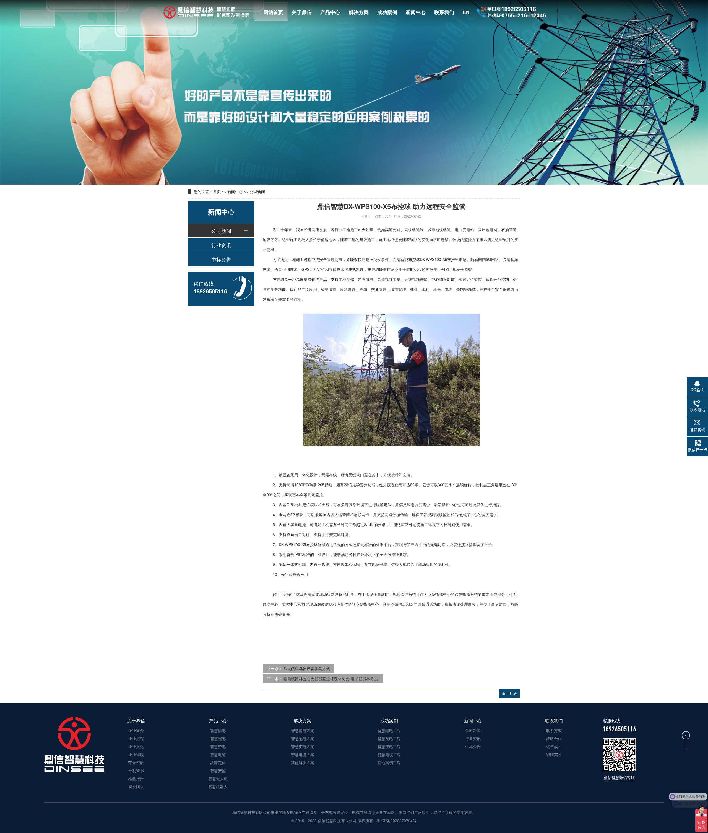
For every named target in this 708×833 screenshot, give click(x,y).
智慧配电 (218, 738)
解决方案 (359, 12)
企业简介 (136, 730)
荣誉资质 (136, 762)
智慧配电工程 (389, 738)
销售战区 (554, 746)
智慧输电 (218, 730)
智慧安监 (218, 770)
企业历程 (136, 738)
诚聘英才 (554, 754)
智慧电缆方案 (302, 754)
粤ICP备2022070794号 (396, 820)
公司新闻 (257, 191)
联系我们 (444, 12)
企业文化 (136, 746)
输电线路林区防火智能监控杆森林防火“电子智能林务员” (331, 678)
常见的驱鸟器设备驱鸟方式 (306, 668)
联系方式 (554, 730)
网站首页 (273, 12)
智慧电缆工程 (389, 754)
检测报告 (136, 778)
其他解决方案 (302, 762)
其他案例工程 (389, 762)
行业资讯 (221, 245)
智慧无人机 (218, 778)
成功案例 (387, 12)
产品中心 (330, 12)
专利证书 (136, 770)
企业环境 (136, 754)
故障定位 (218, 762)
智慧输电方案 (302, 730)
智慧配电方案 (302, 738)
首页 (217, 191)
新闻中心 (416, 12)
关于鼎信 (302, 12)
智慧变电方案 (302, 746)
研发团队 (136, 786)
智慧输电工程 (389, 730)
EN (466, 12)
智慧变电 (218, 746)
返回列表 (509, 693)
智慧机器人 (218, 786)
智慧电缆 (218, 754)
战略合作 (554, 738)
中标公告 (221, 259)
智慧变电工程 (389, 746)
